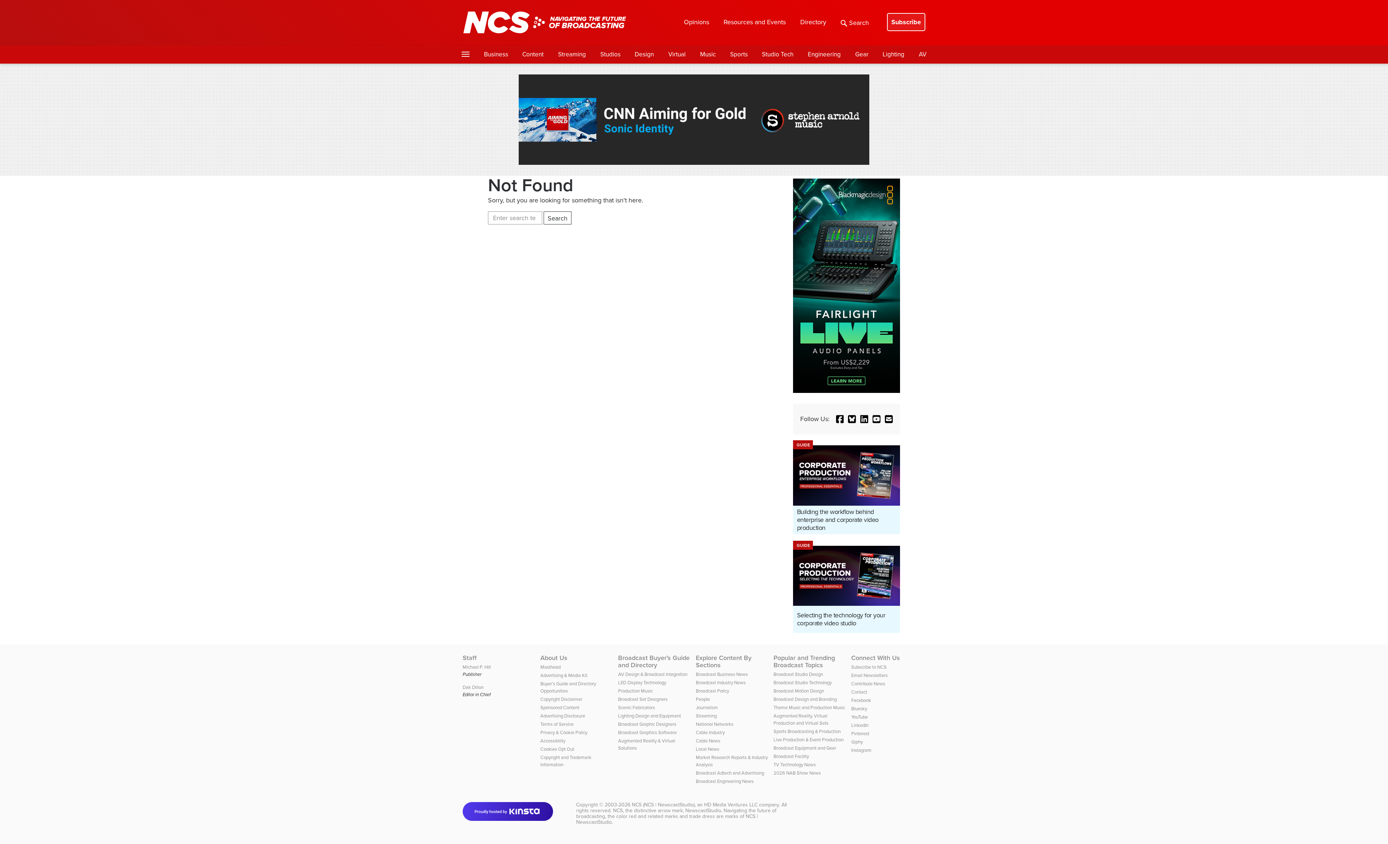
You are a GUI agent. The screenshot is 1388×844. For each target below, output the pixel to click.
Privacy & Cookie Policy (563, 732)
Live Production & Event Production (809, 739)
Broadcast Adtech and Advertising (730, 773)
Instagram (861, 750)
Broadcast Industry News (721, 682)
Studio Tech (777, 54)
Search (859, 22)
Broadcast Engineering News (725, 781)
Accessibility (552, 740)
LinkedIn (860, 725)
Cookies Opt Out (557, 749)
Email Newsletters (869, 675)
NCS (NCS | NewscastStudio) (663, 805)
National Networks (714, 724)
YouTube (859, 717)
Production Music (635, 690)
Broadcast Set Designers (643, 699)
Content (533, 54)
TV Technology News (795, 764)
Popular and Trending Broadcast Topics (804, 661)
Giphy (857, 741)
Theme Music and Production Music (809, 707)
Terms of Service (557, 724)
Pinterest (860, 733)
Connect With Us (875, 657)
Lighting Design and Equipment (649, 715)
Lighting (893, 54)
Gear (862, 54)
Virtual (677, 54)
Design (644, 54)
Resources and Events (755, 22)
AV (922, 54)
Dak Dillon (473, 687)
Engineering (824, 54)
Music (708, 54)
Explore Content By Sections (723, 661)
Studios (610, 54)
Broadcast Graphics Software (647, 732)
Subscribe (906, 22)
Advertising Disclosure (562, 715)
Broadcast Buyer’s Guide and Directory (654, 661)
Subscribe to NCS (869, 667)
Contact (859, 692)
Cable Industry (710, 732)
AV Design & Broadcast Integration (652, 674)
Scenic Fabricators (636, 707)
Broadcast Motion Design (799, 690)
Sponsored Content (559, 707)
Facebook (861, 700)
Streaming (572, 54)
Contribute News (868, 683)
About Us (553, 657)
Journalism (707, 707)
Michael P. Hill (477, 667)
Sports (739, 54)
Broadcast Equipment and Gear (805, 748)
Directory (813, 22)
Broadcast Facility (791, 756)
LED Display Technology (642, 682)
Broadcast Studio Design (798, 674)
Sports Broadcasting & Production (807, 731)
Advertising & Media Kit (563, 675)
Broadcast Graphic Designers (647, 724)
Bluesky (859, 708)
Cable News (708, 740)
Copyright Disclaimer (561, 699)
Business (496, 54)
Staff (470, 657)
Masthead (550, 667)
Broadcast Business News (722, 674)
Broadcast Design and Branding (805, 699)
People (703, 699)
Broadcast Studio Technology (803, 682)
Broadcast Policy (712, 690)
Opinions (696, 22)
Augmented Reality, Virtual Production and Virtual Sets (801, 719)
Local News (707, 749)
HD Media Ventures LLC (731, 805)
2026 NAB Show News (797, 773)
